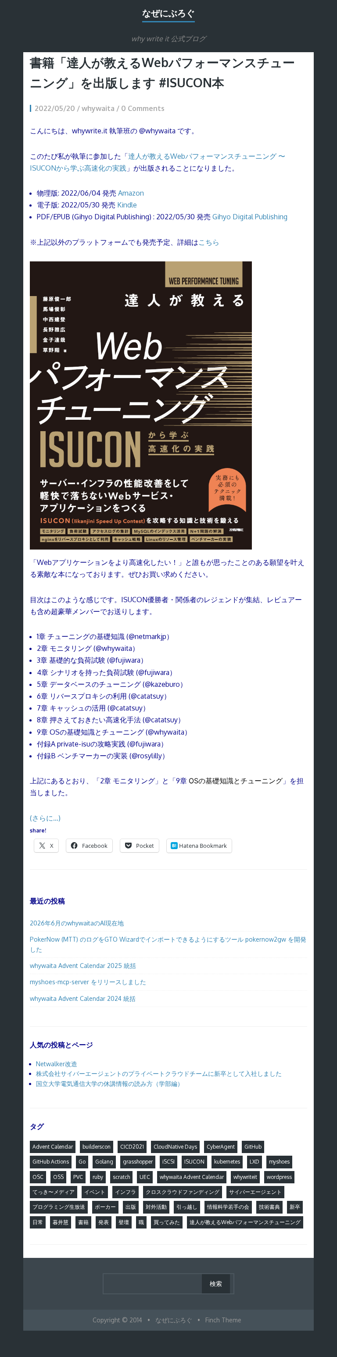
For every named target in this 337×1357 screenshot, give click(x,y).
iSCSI (168, 1161)
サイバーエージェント (255, 1192)
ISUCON (194, 1161)
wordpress (279, 1177)
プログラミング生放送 (58, 1206)
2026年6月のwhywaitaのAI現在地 (77, 923)
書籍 (83, 1222)
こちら (208, 242)
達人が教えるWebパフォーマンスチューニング (245, 1222)
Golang (104, 1161)
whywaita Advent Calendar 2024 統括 (83, 998)
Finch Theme (223, 1320)
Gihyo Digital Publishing (249, 216)
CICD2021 (132, 1146)
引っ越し (186, 1206)
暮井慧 (60, 1222)
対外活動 (156, 1206)
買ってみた (167, 1222)
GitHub (253, 1146)
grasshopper (138, 1161)
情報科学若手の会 (228, 1206)
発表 (103, 1222)
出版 (130, 1206)
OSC (37, 1177)
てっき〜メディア (53, 1192)
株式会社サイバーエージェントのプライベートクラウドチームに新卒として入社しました (159, 1073)
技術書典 (269, 1206)
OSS (58, 1177)
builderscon (96, 1146)
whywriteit (245, 1177)
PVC (78, 1177)
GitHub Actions (50, 1161)
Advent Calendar (52, 1146)
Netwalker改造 (56, 1064)
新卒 (295, 1206)
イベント (94, 1192)
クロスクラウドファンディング (182, 1192)
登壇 (123, 1222)
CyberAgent (221, 1146)
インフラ (125, 1192)
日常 (37, 1222)
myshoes (279, 1161)
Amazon (131, 193)
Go (82, 1161)
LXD (254, 1161)
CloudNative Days (175, 1146)
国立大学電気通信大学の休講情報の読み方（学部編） (109, 1083)
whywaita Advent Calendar (192, 1177)
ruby (98, 1177)
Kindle (127, 204)
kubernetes (227, 1161)
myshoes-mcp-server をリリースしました (88, 982)
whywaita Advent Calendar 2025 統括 (83, 965)
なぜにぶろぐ (168, 12)
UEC (145, 1177)
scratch (121, 1177)
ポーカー (105, 1206)
